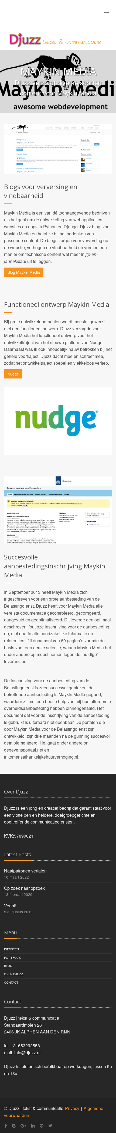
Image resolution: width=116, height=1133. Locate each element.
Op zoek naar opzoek (24, 888)
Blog (8, 965)
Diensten (11, 949)
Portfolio (13, 957)
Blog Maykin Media (24, 272)
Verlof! (10, 906)
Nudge (13, 374)
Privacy (72, 1108)
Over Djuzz (13, 974)
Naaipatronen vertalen (25, 871)
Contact (11, 982)
